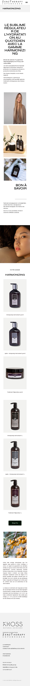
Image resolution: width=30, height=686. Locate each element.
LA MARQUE (7, 644)
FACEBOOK (6, 655)
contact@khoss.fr (7, 669)
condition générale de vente (13, 648)
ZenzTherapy (17, 61)
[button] (15, 523)
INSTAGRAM (7, 653)
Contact (6, 646)
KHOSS (10, 680)
